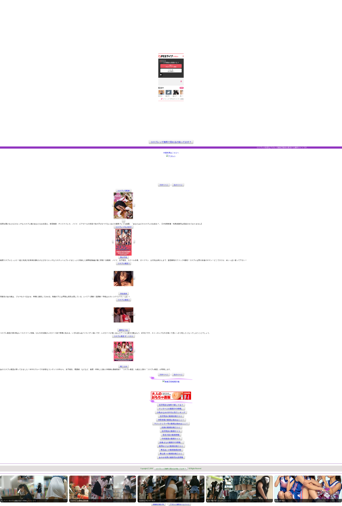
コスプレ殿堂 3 (123, 263)
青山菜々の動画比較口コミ (171, 454)
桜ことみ (123, 366)
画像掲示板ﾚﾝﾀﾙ (158, 504)
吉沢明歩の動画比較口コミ (171, 416)
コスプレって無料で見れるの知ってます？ (171, 142)
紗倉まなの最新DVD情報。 (171, 442)
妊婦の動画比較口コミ (171, 427)
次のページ (178, 185)
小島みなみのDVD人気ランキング (171, 412)
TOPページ (164, 185)
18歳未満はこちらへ (171, 153)
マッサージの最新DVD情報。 (171, 409)
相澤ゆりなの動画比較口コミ (171, 446)
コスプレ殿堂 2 (123, 300)
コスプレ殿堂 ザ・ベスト (123, 336)
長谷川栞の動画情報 (171, 435)
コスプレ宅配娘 (123, 191)
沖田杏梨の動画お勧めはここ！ (171, 420)
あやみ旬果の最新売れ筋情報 (171, 457)
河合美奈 (123, 294)
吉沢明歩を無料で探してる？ (171, 405)
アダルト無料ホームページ (179, 504)
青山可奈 (123, 257)
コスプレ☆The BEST (123, 227)
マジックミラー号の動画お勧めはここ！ (171, 424)
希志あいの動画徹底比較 (171, 450)
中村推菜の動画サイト (171, 439)
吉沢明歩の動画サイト (171, 431)
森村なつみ (123, 330)
